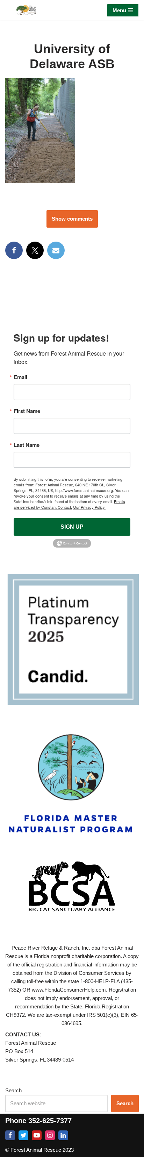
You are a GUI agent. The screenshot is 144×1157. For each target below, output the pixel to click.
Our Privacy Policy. (89, 507)
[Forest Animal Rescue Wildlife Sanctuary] (26, 10)
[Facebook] (14, 250)
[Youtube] (37, 1135)
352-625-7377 (50, 1120)
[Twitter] (23, 1135)
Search (13, 1090)
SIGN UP (72, 527)
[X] (35, 250)
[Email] (56, 250)
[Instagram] (50, 1135)
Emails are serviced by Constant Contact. (69, 504)
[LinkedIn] (63, 1135)
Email (20, 377)
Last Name (26, 445)
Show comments (72, 219)
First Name (27, 411)
